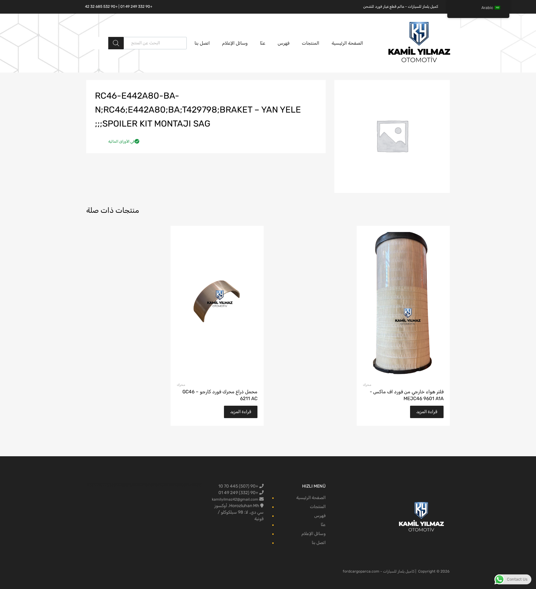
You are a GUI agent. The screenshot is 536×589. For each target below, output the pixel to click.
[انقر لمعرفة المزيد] (421, 517)
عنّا (262, 43)
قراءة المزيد (426, 411)
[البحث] (116, 43)
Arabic (487, 7)
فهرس (283, 43)
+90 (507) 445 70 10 (238, 486)
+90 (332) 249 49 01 (238, 492)
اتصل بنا (202, 43)
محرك (367, 385)
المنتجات (310, 43)
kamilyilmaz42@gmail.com (235, 499)
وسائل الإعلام (235, 43)
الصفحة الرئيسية (347, 43)
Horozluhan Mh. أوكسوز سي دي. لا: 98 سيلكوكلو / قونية (239, 512)
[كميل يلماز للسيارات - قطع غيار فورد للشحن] (419, 62)
